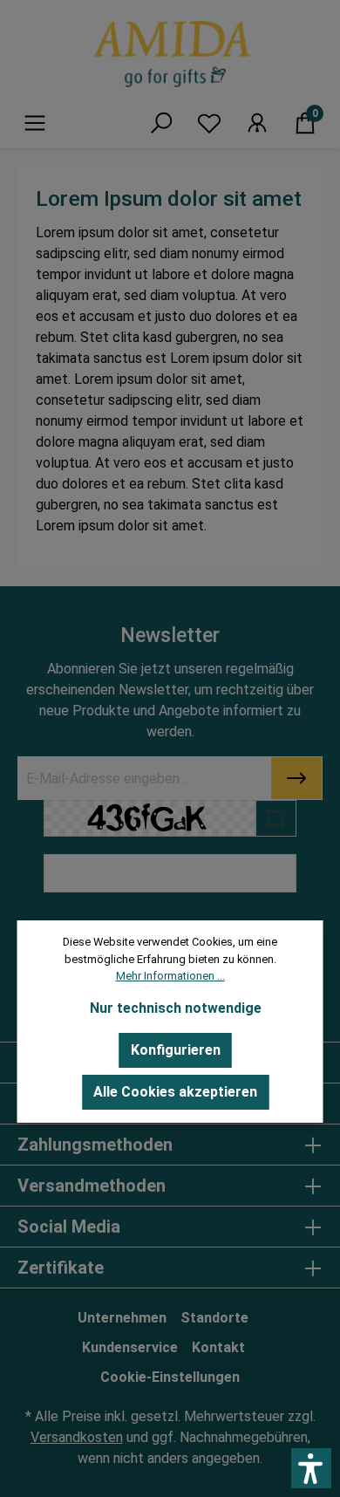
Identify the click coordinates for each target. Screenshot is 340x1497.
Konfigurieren (176, 1050)
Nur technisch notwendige (176, 1008)
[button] (311, 1468)
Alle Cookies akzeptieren (175, 1091)
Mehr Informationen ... (170, 975)
